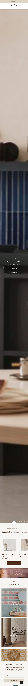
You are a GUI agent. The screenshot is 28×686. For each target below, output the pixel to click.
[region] (14, 266)
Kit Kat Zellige (6, 532)
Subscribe (14, 680)
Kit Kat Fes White (4, 555)
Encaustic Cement (20, 532)
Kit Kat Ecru (22, 554)
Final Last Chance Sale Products (14, 1)
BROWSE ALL (14, 563)
